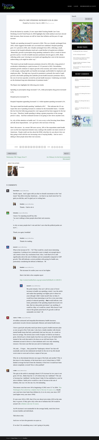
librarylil (77, 86)
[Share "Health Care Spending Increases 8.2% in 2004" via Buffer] (36, 147)
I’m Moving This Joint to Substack (80, 51)
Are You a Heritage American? (79, 54)
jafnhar (76, 100)
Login (76, 6)
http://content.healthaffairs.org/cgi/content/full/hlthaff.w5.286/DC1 (41, 280)
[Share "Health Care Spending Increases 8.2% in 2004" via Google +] (26, 147)
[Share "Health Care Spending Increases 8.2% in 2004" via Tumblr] (28, 147)
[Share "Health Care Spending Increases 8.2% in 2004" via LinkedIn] (34, 147)
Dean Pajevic (16, 190)
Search (74, 16)
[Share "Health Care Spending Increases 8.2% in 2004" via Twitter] (23, 147)
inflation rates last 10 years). (30, 404)
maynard (15, 247)
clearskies (77, 93)
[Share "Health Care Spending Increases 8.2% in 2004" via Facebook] (20, 147)
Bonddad (32, 23)
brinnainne (15, 212)
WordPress (25, 438)
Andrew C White (17, 317)
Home (70, 6)
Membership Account (88, 6)
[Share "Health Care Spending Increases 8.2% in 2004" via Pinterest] (31, 147)
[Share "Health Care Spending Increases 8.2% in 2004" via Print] (44, 147)
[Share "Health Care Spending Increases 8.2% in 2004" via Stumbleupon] (39, 147)
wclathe (15, 370)
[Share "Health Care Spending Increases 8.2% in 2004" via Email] (42, 147)
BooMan (76, 79)
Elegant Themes (14, 438)
